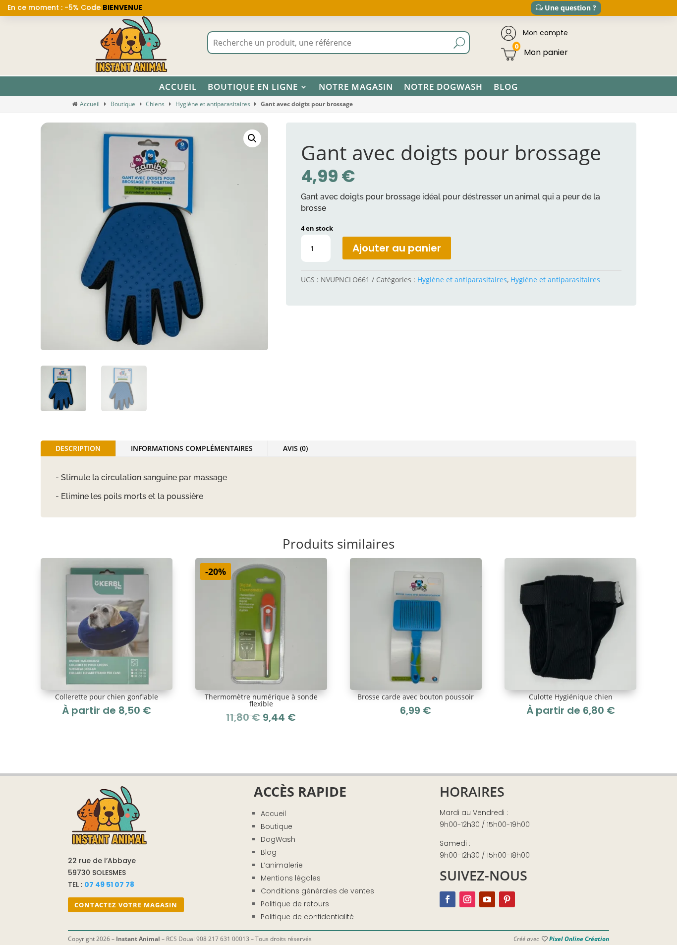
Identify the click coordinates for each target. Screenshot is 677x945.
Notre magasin (356, 86)
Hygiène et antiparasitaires (212, 104)
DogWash (278, 839)
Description (78, 448)
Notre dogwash (443, 86)
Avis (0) (295, 448)
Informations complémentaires (192, 448)
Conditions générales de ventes (317, 891)
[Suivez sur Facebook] (447, 899)
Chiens (155, 104)
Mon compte (544, 33)
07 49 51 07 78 (109, 884)
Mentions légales (291, 878)
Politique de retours (295, 904)
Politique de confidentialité (307, 917)
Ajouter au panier (396, 248)
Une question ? (570, 7)
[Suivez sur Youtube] (487, 899)
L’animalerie (282, 865)
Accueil (178, 86)
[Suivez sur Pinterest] (507, 899)
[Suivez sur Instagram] (467, 899)
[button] (252, 138)
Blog (506, 86)
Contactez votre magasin (125, 904)
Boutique (123, 104)
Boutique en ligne (253, 86)
